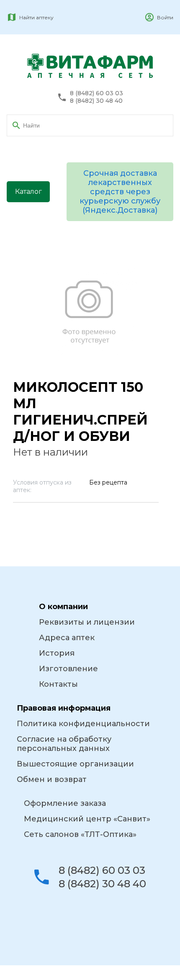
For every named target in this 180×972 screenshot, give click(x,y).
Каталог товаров (28, 195)
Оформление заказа (65, 803)
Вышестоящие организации (75, 764)
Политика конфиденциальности (83, 723)
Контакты (58, 684)
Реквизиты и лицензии (87, 622)
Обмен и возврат (52, 779)
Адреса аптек (67, 637)
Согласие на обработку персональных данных (64, 744)
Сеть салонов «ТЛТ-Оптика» (80, 834)
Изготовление (68, 668)
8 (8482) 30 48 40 (96, 101)
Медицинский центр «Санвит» (87, 818)
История (57, 653)
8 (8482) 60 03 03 (96, 93)
